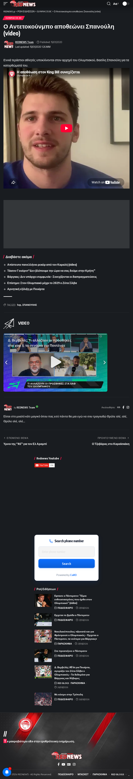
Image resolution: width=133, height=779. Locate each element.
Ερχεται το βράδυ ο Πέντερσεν (71, 615)
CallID (73, 574)
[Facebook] (123, 407)
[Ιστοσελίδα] (119, 407)
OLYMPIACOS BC (14, 18)
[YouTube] (63, 764)
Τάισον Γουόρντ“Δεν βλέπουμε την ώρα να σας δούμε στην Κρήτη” (51, 270)
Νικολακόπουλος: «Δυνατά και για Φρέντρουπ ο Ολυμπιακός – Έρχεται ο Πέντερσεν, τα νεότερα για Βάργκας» (76, 635)
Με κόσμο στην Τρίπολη (68, 694)
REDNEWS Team (24, 42)
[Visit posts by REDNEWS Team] (8, 44)
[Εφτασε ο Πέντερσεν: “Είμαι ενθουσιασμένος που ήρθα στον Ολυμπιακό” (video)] (43, 600)
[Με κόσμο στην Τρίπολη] (43, 699)
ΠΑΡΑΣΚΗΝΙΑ (64, 643)
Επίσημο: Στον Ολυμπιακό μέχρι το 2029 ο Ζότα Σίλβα (42, 283)
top (19, 304)
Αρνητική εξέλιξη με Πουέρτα (26, 289)
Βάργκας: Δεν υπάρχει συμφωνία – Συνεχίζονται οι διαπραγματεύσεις (52, 276)
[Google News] (69, 764)
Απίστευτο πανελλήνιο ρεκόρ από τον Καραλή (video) (42, 264)
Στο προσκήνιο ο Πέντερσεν (70, 650)
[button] (6, 3)
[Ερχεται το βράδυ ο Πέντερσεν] (43, 619)
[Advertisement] (66, 224)
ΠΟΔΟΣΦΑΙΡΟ (65, 608)
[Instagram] (128, 407)
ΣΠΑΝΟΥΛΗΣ (29, 304)
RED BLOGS (63, 683)
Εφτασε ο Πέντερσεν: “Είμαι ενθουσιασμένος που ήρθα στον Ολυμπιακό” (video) (73, 599)
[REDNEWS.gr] (22, 3)
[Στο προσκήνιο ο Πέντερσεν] (43, 655)
